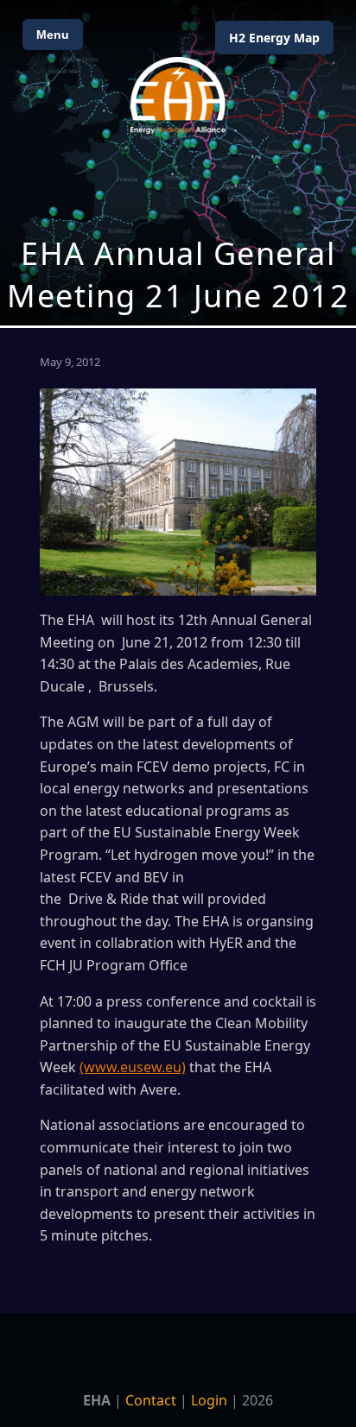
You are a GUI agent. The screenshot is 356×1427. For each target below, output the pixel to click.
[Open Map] (178, 162)
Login (209, 1400)
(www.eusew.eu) (132, 1067)
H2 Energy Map (274, 37)
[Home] (178, 95)
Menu (52, 34)
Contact (150, 1400)
